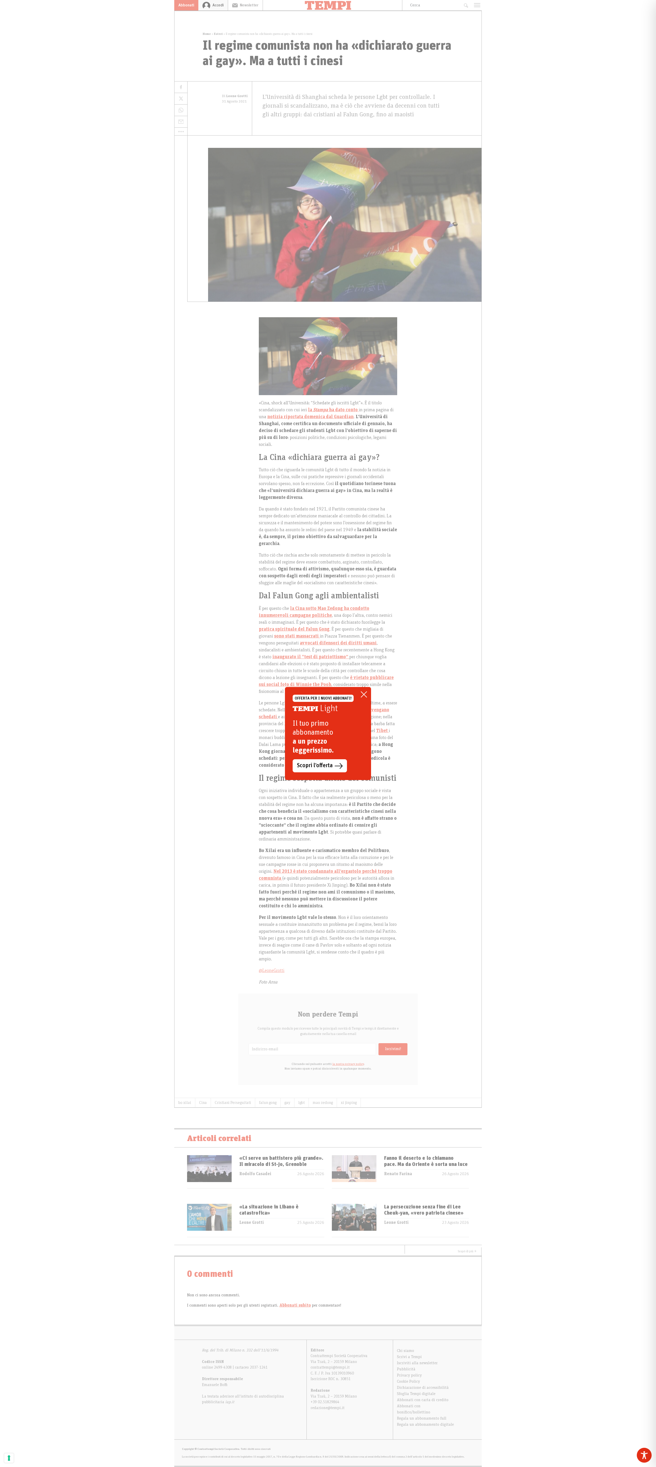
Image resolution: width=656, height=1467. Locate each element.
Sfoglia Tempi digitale (416, 1394)
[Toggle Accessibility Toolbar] (644, 1455)
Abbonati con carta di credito (422, 1400)
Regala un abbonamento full (421, 1418)
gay (287, 1103)
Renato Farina (398, 1174)
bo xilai (184, 1103)
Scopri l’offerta (315, 765)
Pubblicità (406, 1369)
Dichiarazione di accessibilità (423, 1388)
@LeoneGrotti (271, 970)
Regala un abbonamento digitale (425, 1424)
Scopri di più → (467, 1251)
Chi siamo (405, 1351)
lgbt (301, 1103)
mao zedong (323, 1103)
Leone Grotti (251, 1222)
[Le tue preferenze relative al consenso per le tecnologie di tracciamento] (9, 1458)
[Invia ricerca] (465, 5)
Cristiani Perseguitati (233, 1103)
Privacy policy (409, 1375)
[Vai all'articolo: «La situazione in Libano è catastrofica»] (209, 1220)
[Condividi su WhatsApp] (181, 110)
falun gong (267, 1103)
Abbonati (186, 5)
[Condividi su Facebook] (181, 87)
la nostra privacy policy (348, 1063)
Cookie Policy (408, 1381)
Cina (203, 1103)
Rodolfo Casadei (255, 1174)
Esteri (218, 33)
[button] (181, 131)
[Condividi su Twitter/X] (181, 99)
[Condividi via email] (181, 122)
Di (235, 96)
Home (207, 33)
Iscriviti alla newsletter (417, 1363)
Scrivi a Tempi (409, 1357)
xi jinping (349, 1103)
